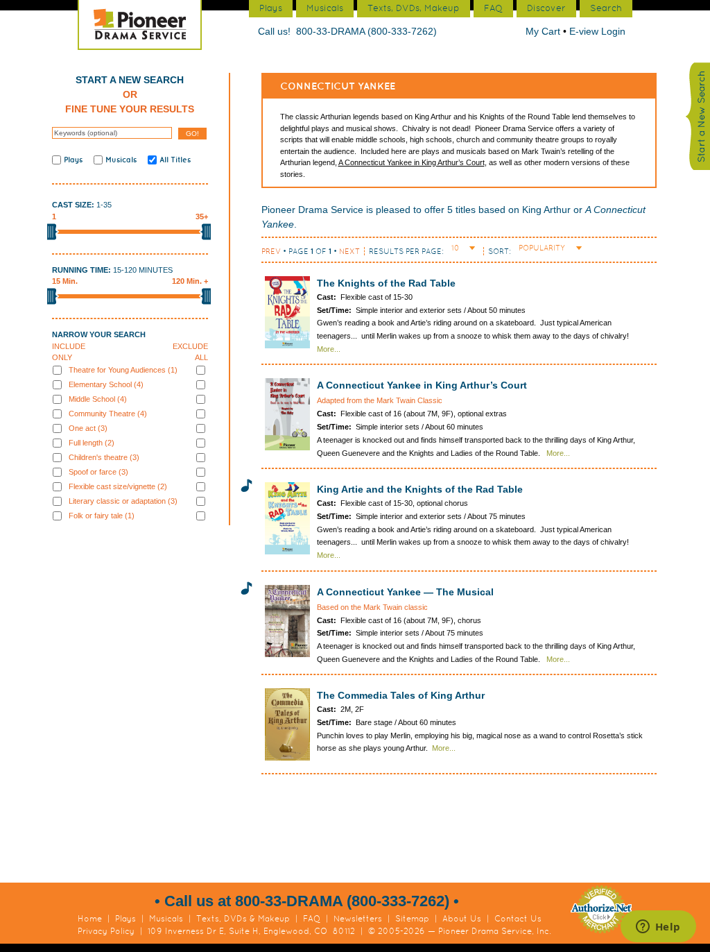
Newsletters (358, 919)
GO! (192, 133)
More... (328, 349)
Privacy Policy (106, 931)
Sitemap (412, 919)
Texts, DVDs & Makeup (243, 919)
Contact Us (518, 919)
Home (90, 919)
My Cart (544, 31)
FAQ (311, 919)
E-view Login (597, 31)
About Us (461, 919)
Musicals (121, 159)
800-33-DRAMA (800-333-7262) (366, 31)
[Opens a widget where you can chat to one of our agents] (658, 927)
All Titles (175, 159)
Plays (73, 159)
